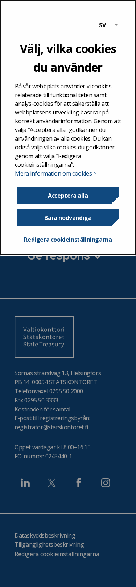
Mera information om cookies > (55, 173)
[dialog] (68, 127)
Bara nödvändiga (67, 218)
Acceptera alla (68, 196)
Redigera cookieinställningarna (68, 240)
